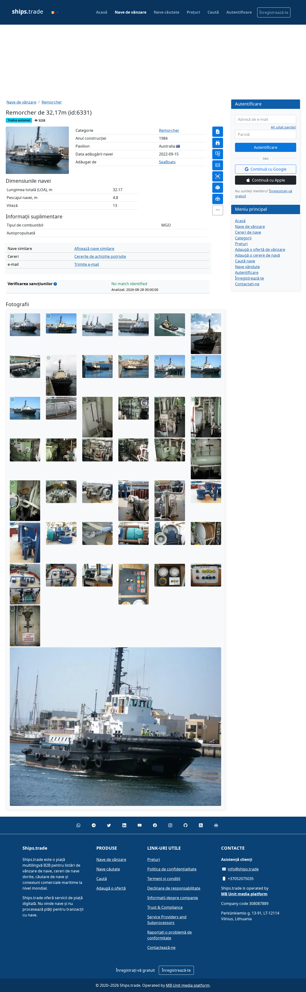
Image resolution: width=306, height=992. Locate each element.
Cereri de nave (248, 232)
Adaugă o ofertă (111, 888)
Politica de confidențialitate (172, 869)
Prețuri (193, 12)
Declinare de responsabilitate (173, 888)
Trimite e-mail (86, 264)
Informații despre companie (172, 897)
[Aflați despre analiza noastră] (55, 284)
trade (27, 11)
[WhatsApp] (78, 825)
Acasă (101, 12)
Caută (213, 12)
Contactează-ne (161, 947)
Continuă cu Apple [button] (268, 180)
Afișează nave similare (94, 248)
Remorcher (52, 102)
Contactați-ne (247, 284)
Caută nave (245, 261)
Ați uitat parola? (283, 127)
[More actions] (217, 210)
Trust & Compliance (165, 907)
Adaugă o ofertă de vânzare (260, 249)
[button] (54, 12)
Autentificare (239, 12)
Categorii (243, 238)
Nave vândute (247, 266)
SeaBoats (167, 162)
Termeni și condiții (163, 878)
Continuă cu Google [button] (268, 169)
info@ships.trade (243, 869)
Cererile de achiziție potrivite (100, 256)
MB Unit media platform (188, 985)
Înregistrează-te (273, 12)
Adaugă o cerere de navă (257, 255)
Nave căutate (166, 12)
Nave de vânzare (130, 12)
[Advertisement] (153, 61)
